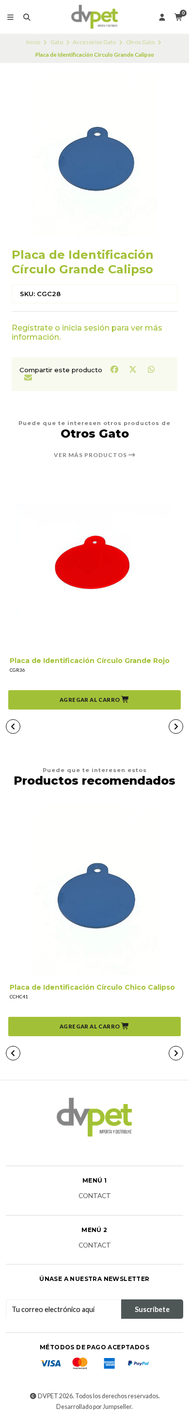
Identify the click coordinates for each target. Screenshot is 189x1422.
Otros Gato (140, 42)
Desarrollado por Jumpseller (93, 1406)
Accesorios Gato (94, 42)
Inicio (33, 42)
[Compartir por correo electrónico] (27, 377)
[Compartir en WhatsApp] (150, 369)
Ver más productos (91, 455)
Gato (56, 42)
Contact (95, 1196)
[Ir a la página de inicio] (94, 17)
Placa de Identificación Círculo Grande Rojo (90, 661)
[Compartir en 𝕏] (133, 369)
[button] (94, 700)
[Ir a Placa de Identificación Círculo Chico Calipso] (94, 890)
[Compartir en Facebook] (115, 369)
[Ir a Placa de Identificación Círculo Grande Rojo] (94, 563)
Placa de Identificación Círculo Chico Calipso (92, 987)
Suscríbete (152, 1309)
